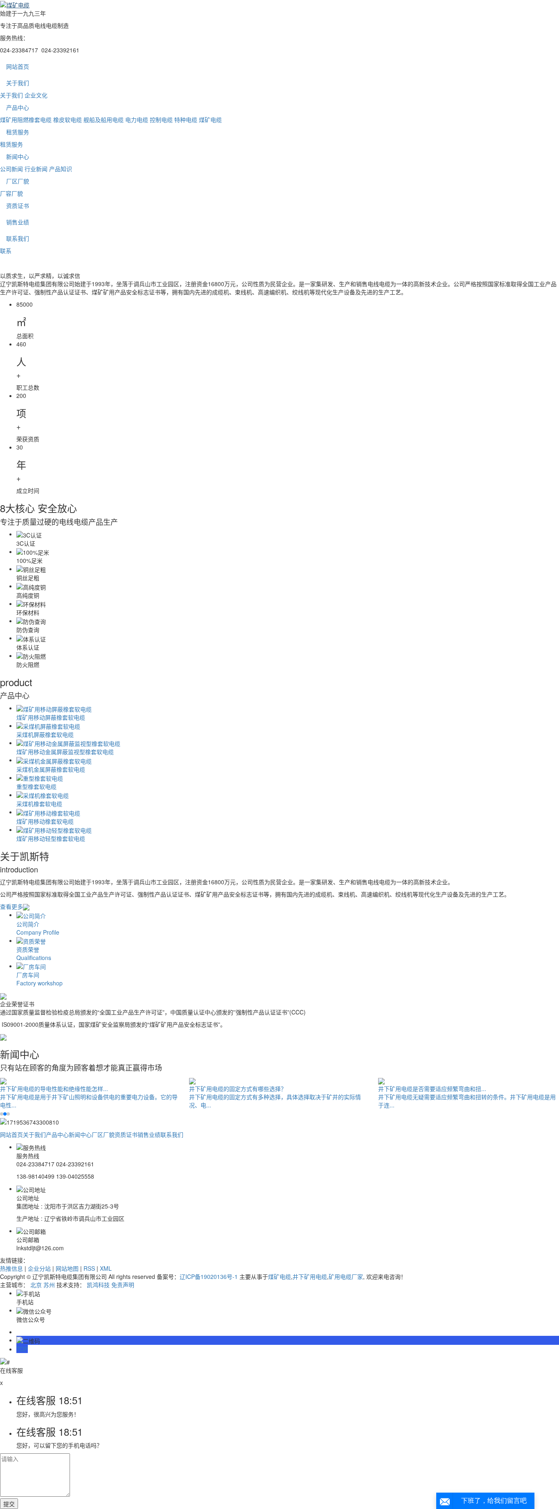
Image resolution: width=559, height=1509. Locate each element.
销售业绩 (17, 222)
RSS (89, 1268)
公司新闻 (11, 169)
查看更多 (11, 906)
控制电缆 (161, 119)
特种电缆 (185, 119)
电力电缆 (136, 119)
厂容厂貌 (11, 193)
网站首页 (17, 66)
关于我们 (17, 83)
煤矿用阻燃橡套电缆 (26, 119)
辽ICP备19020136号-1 (209, 1276)
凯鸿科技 (98, 1285)
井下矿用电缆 (310, 1276)
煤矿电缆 (210, 119)
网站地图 (67, 1268)
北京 (36, 1285)
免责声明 (122, 1285)
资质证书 (17, 205)
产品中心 (17, 107)
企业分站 (39, 1268)
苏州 (49, 1285)
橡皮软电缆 (67, 119)
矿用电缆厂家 (346, 1276)
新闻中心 (17, 156)
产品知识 (60, 169)
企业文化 (36, 95)
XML (106, 1268)
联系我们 (17, 238)
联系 (5, 250)
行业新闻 (36, 169)
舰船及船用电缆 (103, 119)
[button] (1, 1114)
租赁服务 (17, 132)
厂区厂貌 (17, 181)
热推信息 (11, 1268)
